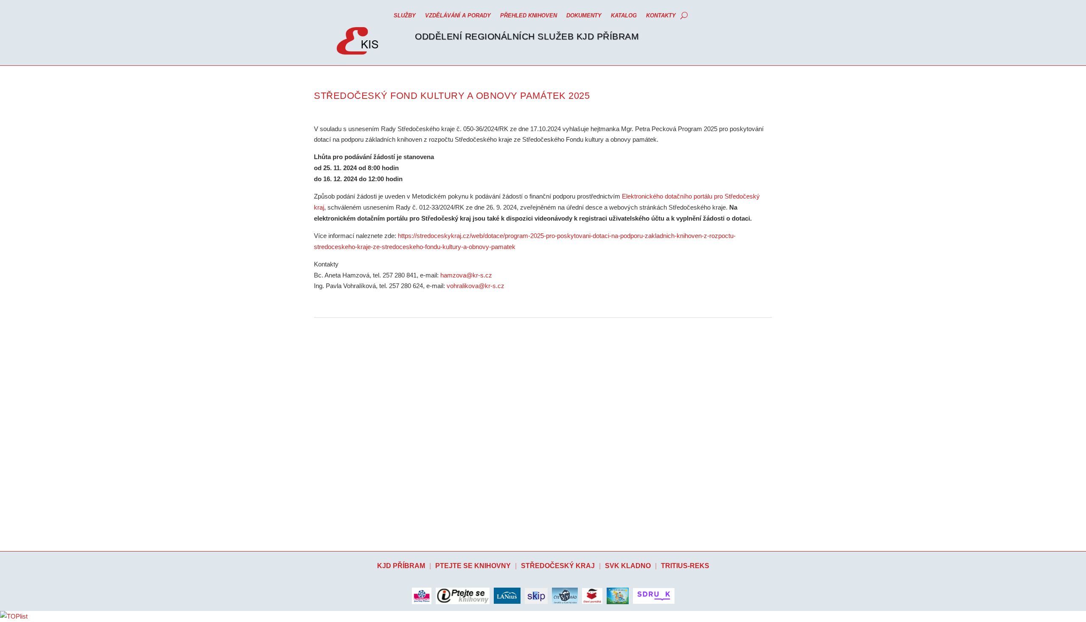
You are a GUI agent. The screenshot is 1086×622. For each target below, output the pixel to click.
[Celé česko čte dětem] (618, 596)
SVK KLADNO (628, 565)
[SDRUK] (654, 596)
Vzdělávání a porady (458, 15)
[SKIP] (536, 596)
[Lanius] (507, 596)
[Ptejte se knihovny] (463, 596)
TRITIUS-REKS (685, 565)
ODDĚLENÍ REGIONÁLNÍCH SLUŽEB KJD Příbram (527, 36)
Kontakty (661, 15)
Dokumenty (584, 15)
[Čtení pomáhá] (592, 596)
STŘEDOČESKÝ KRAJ (558, 565)
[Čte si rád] (565, 596)
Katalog (624, 15)
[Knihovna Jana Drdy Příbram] (421, 596)
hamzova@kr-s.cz (466, 275)
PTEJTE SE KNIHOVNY (473, 565)
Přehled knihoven (528, 15)
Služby (405, 15)
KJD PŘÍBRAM (401, 565)
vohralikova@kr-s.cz (475, 285)
